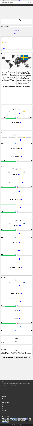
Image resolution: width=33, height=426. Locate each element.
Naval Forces (3, 394)
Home (17, 425)
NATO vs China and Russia (16, 28)
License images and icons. (14, 385)
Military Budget (4, 396)
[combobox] (16, 40)
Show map (16, 64)
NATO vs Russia (16, 33)
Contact (20, 425)
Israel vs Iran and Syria (16, 30)
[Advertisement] (16, 13)
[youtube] (30, 2)
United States (3, 404)
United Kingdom (4, 410)
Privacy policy (13, 425)
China (2, 408)
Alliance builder (3, 48)
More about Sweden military (20, 84)
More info (20, 0)
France (3, 412)
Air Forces (3, 392)
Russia (3, 406)
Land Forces (3, 390)
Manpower (3, 398)
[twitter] (28, 2)
